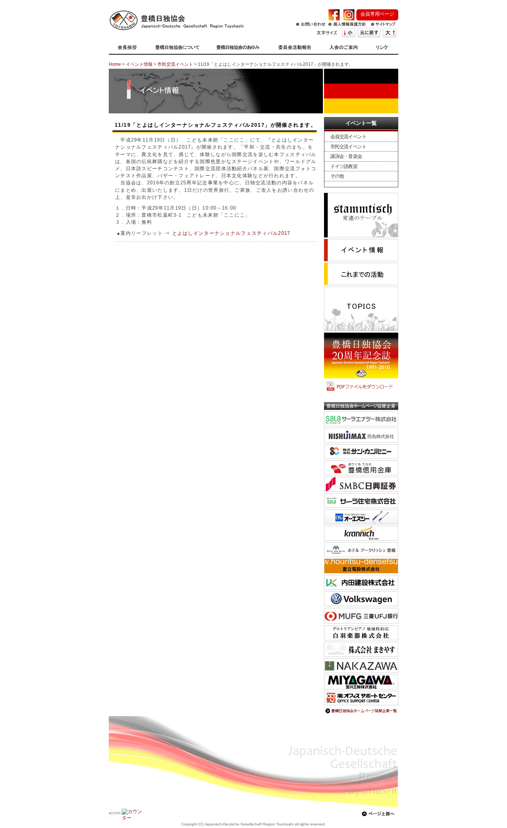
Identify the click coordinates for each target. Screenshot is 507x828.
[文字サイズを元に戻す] (369, 33)
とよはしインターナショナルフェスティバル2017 (231, 233)
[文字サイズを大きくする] (389, 33)
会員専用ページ (377, 14)
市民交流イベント (175, 64)
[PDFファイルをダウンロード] (361, 391)
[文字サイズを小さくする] (349, 33)
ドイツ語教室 (343, 166)
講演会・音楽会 (346, 156)
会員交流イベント (348, 136)
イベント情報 (139, 64)
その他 (337, 176)
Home (115, 64)
